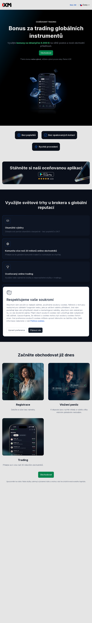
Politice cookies (37, 321)
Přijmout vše (35, 330)
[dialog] (46, 311)
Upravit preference (16, 330)
